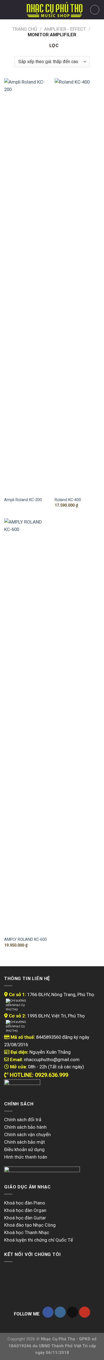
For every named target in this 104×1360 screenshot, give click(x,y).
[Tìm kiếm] (17, 9)
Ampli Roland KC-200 (23, 500)
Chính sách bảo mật (24, 1142)
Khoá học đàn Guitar (25, 1218)
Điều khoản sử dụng (24, 1149)
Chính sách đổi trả (22, 1119)
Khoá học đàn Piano (24, 1203)
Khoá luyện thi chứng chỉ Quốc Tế (38, 1240)
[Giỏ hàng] (95, 9)
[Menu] (7, 10)
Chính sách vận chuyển (27, 1134)
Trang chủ (24, 29)
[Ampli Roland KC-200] (26, 285)
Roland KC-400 (68, 500)
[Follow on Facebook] (48, 1312)
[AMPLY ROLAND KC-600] (26, 725)
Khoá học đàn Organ (25, 1210)
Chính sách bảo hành (25, 1127)
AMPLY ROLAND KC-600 (25, 939)
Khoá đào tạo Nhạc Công (30, 1225)
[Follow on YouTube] (84, 1312)
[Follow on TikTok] (72, 1312)
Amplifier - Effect (65, 29)
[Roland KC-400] (77, 285)
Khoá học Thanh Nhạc (26, 1232)
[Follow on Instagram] (60, 1312)
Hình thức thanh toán (25, 1157)
